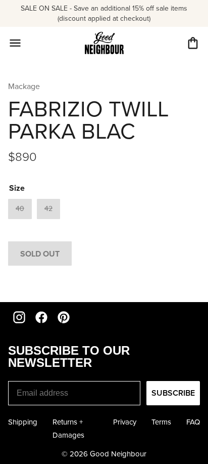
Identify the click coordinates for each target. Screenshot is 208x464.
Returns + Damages (68, 428)
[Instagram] (19, 317)
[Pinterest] (64, 317)
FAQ (193, 421)
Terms (161, 421)
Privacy (124, 421)
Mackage (24, 86)
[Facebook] (41, 317)
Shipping (22, 421)
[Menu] (15, 43)
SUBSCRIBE (173, 393)
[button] (193, 43)
